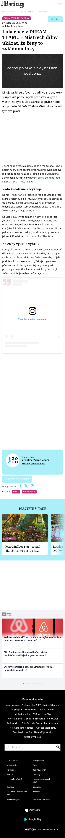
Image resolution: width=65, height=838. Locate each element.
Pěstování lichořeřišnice (21, 727)
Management (38, 760)
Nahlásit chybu (13, 799)
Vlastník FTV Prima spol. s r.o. (17, 793)
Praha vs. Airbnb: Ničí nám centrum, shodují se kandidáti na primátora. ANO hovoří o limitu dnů (32, 639)
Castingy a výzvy (39, 770)
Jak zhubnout (13, 705)
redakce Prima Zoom (13, 26)
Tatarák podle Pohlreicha (34, 723)
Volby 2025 (52, 718)
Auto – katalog (14, 718)
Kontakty (36, 774)
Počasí (51, 709)
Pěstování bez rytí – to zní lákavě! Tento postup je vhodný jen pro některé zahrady (22, 549)
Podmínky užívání (14, 779)
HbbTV (10, 774)
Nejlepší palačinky (43, 732)
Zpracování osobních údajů (41, 780)
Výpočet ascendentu (46, 727)
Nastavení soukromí (41, 799)
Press (34, 765)
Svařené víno (12, 723)
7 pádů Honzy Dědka (34, 718)
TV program (17, 709)
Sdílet (54, 20)
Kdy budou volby (22, 714)
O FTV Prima (12, 760)
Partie (42, 709)
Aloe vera (53, 723)
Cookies (10, 787)
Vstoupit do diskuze (19, 479)
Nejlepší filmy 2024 (31, 705)
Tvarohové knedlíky (22, 732)
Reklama (10, 770)
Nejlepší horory (51, 705)
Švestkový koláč (32, 737)
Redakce (36, 792)
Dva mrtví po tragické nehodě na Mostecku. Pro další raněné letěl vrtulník (29, 668)
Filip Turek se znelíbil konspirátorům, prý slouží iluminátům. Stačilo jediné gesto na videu (26, 654)
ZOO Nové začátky (41, 714)
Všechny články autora (33, 463)
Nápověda (36, 787)
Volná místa (12, 765)
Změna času (31, 709)
